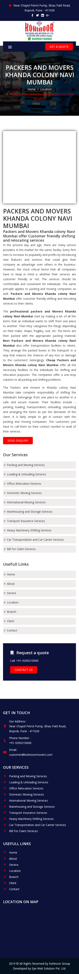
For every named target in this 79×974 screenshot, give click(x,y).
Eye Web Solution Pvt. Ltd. (49, 968)
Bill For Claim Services (21, 549)
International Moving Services (26, 502)
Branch (11, 612)
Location (46, 89)
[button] (18, 45)
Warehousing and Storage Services (29, 511)
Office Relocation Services (23, 483)
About (10, 584)
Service (11, 593)
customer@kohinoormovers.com (30, 755)
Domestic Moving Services (24, 493)
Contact (11, 630)
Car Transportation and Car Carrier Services (35, 540)
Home (32, 89)
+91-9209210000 (20, 743)
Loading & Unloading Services (26, 474)
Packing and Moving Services (25, 465)
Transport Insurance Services (25, 521)
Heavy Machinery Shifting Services (28, 530)
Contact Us (24, 670)
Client (10, 621)
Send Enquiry (17, 440)
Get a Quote (59, 47)
